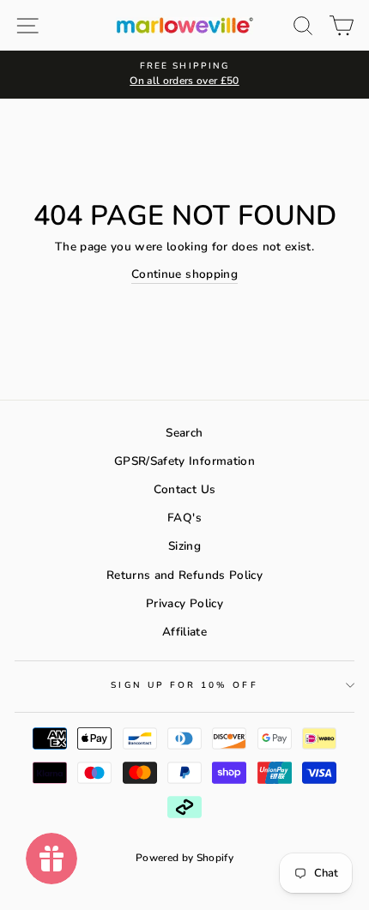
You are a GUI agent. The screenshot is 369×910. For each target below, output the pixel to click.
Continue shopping (184, 274)
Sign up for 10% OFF (184, 685)
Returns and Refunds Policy (184, 575)
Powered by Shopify (184, 858)
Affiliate (184, 632)
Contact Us (184, 489)
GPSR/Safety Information (184, 461)
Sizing (184, 546)
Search (184, 433)
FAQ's (184, 517)
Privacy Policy (184, 603)
